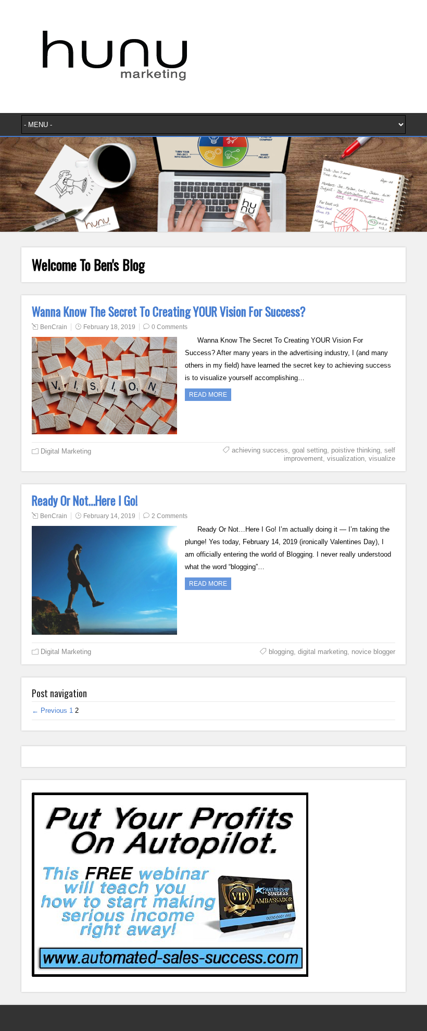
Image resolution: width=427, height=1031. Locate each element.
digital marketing (322, 652)
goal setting (309, 450)
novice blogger (373, 652)
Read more (208, 394)
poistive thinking (355, 450)
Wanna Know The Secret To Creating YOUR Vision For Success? (169, 311)
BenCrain (53, 327)
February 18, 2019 (109, 327)
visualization (346, 458)
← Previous (49, 710)
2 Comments (169, 516)
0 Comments (169, 327)
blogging (281, 652)
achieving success (260, 450)
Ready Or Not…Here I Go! (85, 500)
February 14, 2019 (109, 516)
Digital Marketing (66, 451)
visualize (382, 458)
